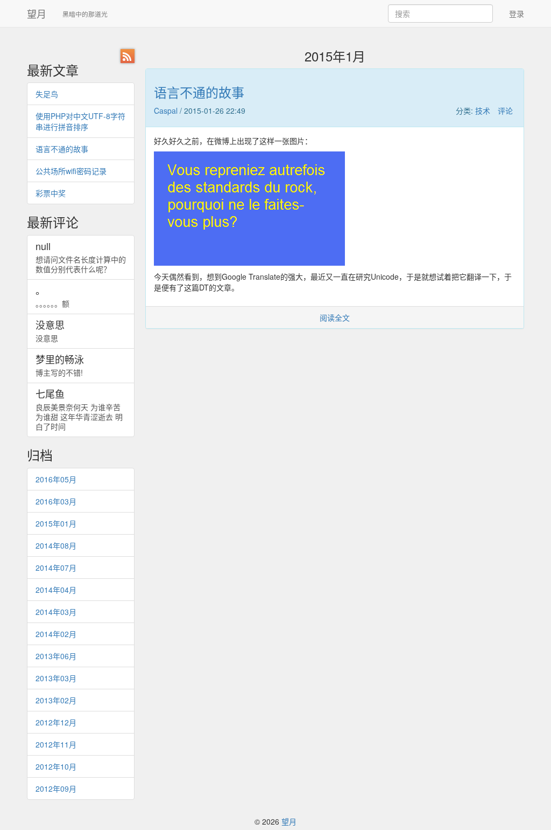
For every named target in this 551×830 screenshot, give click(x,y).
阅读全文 (335, 317)
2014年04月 (56, 589)
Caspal (166, 110)
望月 (36, 13)
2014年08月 (56, 545)
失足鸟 (47, 93)
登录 (516, 13)
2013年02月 (56, 700)
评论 (505, 110)
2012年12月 (56, 722)
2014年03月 (56, 611)
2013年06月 (56, 656)
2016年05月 (56, 479)
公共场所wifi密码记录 (71, 170)
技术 (482, 110)
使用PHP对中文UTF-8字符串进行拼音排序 (80, 121)
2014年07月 (56, 567)
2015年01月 (56, 523)
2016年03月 (56, 501)
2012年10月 (56, 766)
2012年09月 (56, 788)
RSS (128, 56)
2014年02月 (56, 633)
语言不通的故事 (62, 148)
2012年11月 (56, 744)
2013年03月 (56, 678)
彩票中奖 (51, 193)
